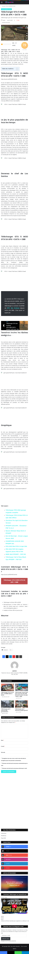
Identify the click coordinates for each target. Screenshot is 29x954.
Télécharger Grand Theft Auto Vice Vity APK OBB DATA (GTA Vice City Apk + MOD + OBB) (21, 694)
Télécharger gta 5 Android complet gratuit (21, 709)
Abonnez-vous (5, 938)
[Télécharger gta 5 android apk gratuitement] (7, 704)
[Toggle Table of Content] (16, 69)
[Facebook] (3, 656)
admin (4, 20)
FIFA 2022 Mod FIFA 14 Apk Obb (16, 546)
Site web (3, 752)
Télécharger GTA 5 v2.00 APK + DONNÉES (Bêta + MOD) (7, 694)
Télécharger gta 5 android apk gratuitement (5, 710)
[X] (7, 656)
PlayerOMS (3, 838)
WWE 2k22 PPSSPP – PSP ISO (16, 554)
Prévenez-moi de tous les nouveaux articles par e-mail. (14, 768)
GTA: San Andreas (13, 308)
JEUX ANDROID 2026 (10, 6)
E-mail (3, 746)
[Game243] (9, 2)
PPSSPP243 (3, 835)
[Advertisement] (14, 801)
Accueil (3, 6)
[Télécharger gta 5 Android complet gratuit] (21, 704)
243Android (3, 833)
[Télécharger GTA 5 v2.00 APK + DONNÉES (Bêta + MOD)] (7, 687)
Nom (2, 740)
